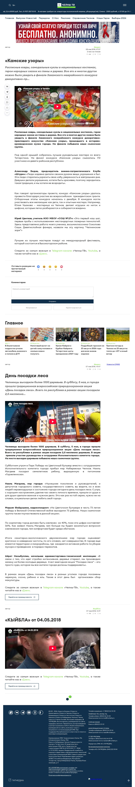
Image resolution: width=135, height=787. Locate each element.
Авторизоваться (31, 308)
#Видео (97, 47)
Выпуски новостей (26, 18)
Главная (9, 18)
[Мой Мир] (7, 107)
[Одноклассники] (7, 97)
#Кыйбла (96, 609)
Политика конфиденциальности (60, 775)
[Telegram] (7, 92)
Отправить (52, 301)
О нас (55, 18)
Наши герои (103, 18)
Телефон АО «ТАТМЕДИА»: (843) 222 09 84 (102, 749)
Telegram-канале (62, 250)
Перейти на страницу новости (20, 597)
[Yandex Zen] (11, 712)
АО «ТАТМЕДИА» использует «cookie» (61, 767)
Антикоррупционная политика (99, 747)
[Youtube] (29, 712)
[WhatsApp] (7, 102)
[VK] (17, 712)
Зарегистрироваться (73, 308)
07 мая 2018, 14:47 (93, 366)
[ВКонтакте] (7, 86)
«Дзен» (43, 253)
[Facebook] (41, 712)
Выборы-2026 (119, 18)
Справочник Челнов (83, 18)
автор (7, 47)
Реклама (65, 18)
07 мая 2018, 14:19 (93, 611)
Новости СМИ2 (113, 364)
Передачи (44, 18)
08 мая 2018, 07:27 (93, 49)
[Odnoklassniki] (35, 712)
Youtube (92, 250)
